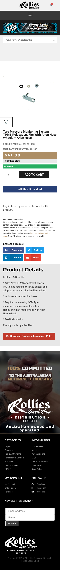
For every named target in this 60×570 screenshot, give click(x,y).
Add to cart (34, 174)
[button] (30, 14)
